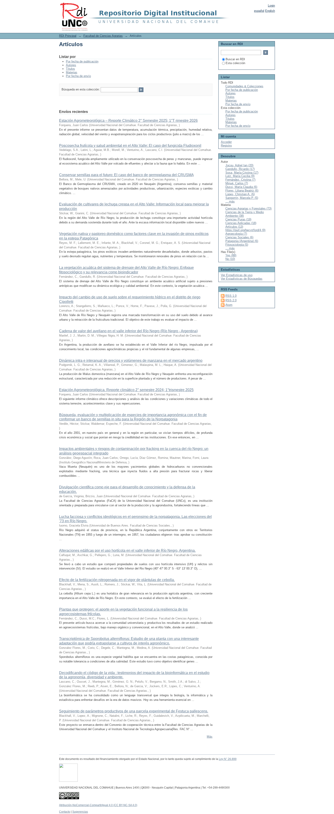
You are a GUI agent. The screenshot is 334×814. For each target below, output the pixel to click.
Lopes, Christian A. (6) (240, 194)
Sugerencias (80, 811)
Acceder (226, 142)
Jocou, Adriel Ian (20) (239, 165)
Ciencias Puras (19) (238, 219)
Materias (71, 72)
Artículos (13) (234, 226)
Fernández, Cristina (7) (240, 179)
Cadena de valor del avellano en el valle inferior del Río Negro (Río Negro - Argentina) (128, 331)
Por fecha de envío (78, 76)
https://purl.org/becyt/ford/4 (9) (245, 230)
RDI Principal (67, 35)
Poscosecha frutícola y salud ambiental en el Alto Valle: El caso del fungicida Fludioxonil (130, 145)
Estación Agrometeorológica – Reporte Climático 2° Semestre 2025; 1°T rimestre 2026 (128, 120)
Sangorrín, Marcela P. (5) (241, 198)
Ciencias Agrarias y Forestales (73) (248, 208)
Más (209, 736)
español (259, 10)
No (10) (230, 259)
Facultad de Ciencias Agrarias (103, 35)
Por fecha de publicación (82, 61)
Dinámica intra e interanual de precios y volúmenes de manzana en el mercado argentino (130, 360)
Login (271, 5)
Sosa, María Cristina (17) (241, 172)
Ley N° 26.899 (228, 759)
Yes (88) (230, 255)
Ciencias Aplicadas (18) (240, 223)
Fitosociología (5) (236, 244)
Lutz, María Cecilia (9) (239, 176)
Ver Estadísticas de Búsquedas (241, 278)
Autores (71, 65)
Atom (228, 305)
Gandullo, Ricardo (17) (240, 169)
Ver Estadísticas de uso (236, 275)
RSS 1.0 (231, 295)
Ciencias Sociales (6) (239, 237)
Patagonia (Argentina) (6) (241, 241)
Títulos (70, 68)
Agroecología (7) (236, 233)
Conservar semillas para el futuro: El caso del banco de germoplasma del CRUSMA (126, 175)
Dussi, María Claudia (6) (241, 187)
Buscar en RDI (235, 59)
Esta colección (235, 63)
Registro (226, 145)
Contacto (64, 811)
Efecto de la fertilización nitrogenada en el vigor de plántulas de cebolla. (117, 580)
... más (230, 201)
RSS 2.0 (231, 300)
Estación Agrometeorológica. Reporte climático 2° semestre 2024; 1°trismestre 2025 (126, 390)
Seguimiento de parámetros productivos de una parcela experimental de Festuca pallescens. (133, 711)
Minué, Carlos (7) (236, 183)
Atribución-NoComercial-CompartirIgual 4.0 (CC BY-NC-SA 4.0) (98, 805)
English (270, 10)
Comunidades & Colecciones (244, 86)
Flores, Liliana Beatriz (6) (241, 190)
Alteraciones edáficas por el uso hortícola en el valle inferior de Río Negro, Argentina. (127, 550)
